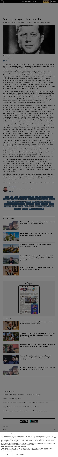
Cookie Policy (17, 441)
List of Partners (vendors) (6, 450)
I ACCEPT (7, 454)
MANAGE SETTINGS (20, 454)
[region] (29, 444)
